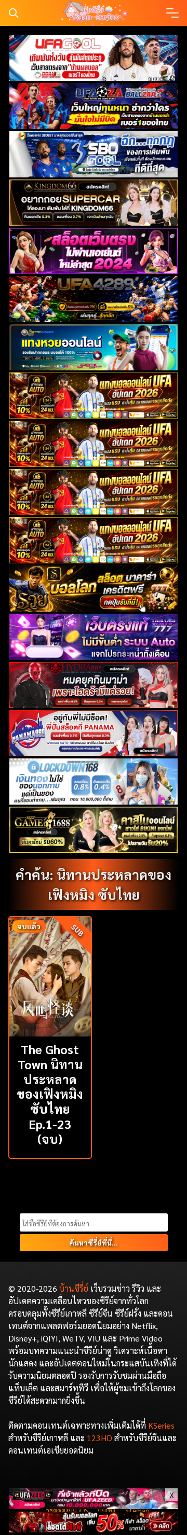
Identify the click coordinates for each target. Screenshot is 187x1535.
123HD (99, 1437)
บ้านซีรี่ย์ (73, 1288)
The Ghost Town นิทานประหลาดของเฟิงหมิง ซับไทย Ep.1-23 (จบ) (50, 1094)
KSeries (161, 1425)
